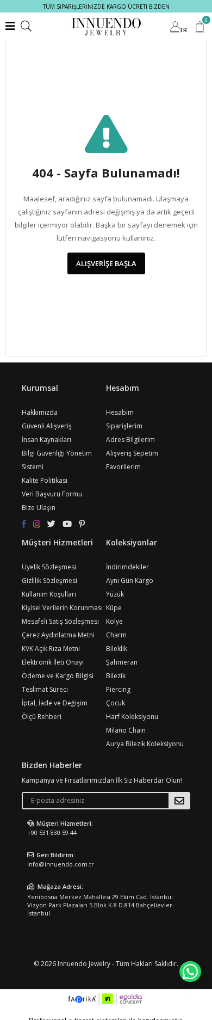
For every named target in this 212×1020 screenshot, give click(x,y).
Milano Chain (126, 730)
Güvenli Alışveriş (47, 426)
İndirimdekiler (127, 567)
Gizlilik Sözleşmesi (49, 580)
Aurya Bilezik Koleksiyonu (145, 743)
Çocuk (115, 703)
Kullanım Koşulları (49, 594)
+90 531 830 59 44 (52, 832)
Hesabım (120, 412)
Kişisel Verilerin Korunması (62, 607)
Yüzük (115, 594)
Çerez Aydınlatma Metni (58, 635)
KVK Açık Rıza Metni (51, 648)
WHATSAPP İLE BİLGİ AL (190, 971)
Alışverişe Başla (106, 263)
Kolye (114, 621)
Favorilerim (123, 466)
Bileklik (116, 648)
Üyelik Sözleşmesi (49, 567)
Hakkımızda (40, 412)
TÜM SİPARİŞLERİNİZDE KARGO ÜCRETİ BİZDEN (106, 6)
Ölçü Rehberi (41, 716)
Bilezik (116, 675)
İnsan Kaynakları (46, 439)
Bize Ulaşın (38, 507)
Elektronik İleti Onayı (53, 662)
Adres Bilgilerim (130, 439)
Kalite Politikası (44, 480)
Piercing (118, 689)
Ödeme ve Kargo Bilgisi (57, 675)
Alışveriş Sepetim (132, 453)
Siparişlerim (124, 426)
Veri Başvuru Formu (52, 494)
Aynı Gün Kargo (129, 580)
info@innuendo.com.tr (60, 864)
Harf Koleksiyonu (132, 716)
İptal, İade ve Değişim (55, 703)
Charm (116, 635)
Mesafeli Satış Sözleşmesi (60, 621)
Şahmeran (122, 662)
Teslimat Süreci (45, 689)
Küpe (114, 607)
